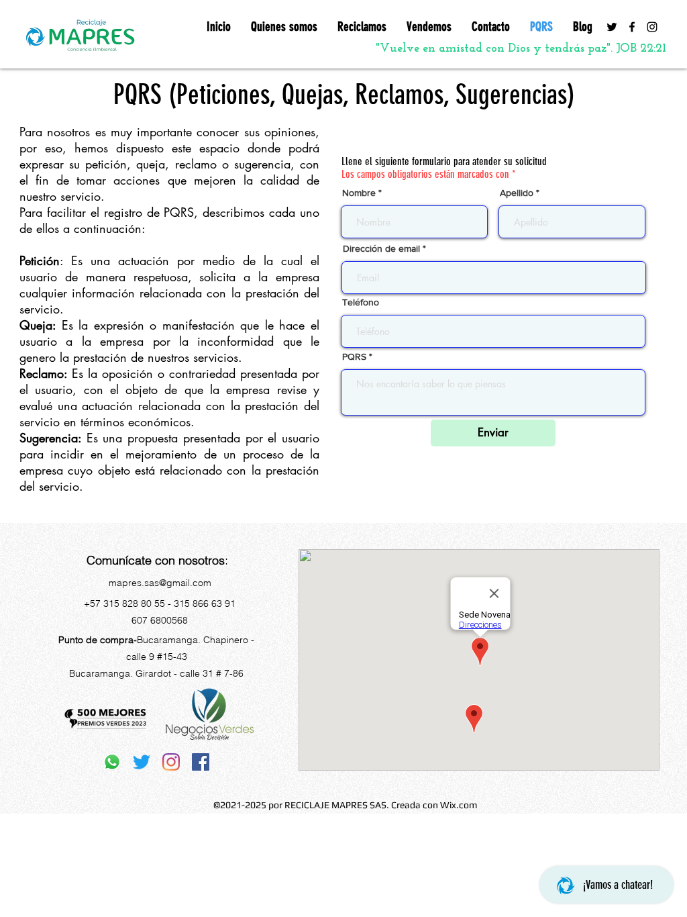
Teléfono (360, 302)
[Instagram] (652, 27)
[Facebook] (632, 27)
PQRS (354, 356)
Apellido (516, 192)
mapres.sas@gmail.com (160, 583)
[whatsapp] (112, 762)
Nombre (359, 192)
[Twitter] (612, 27)
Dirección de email (381, 248)
